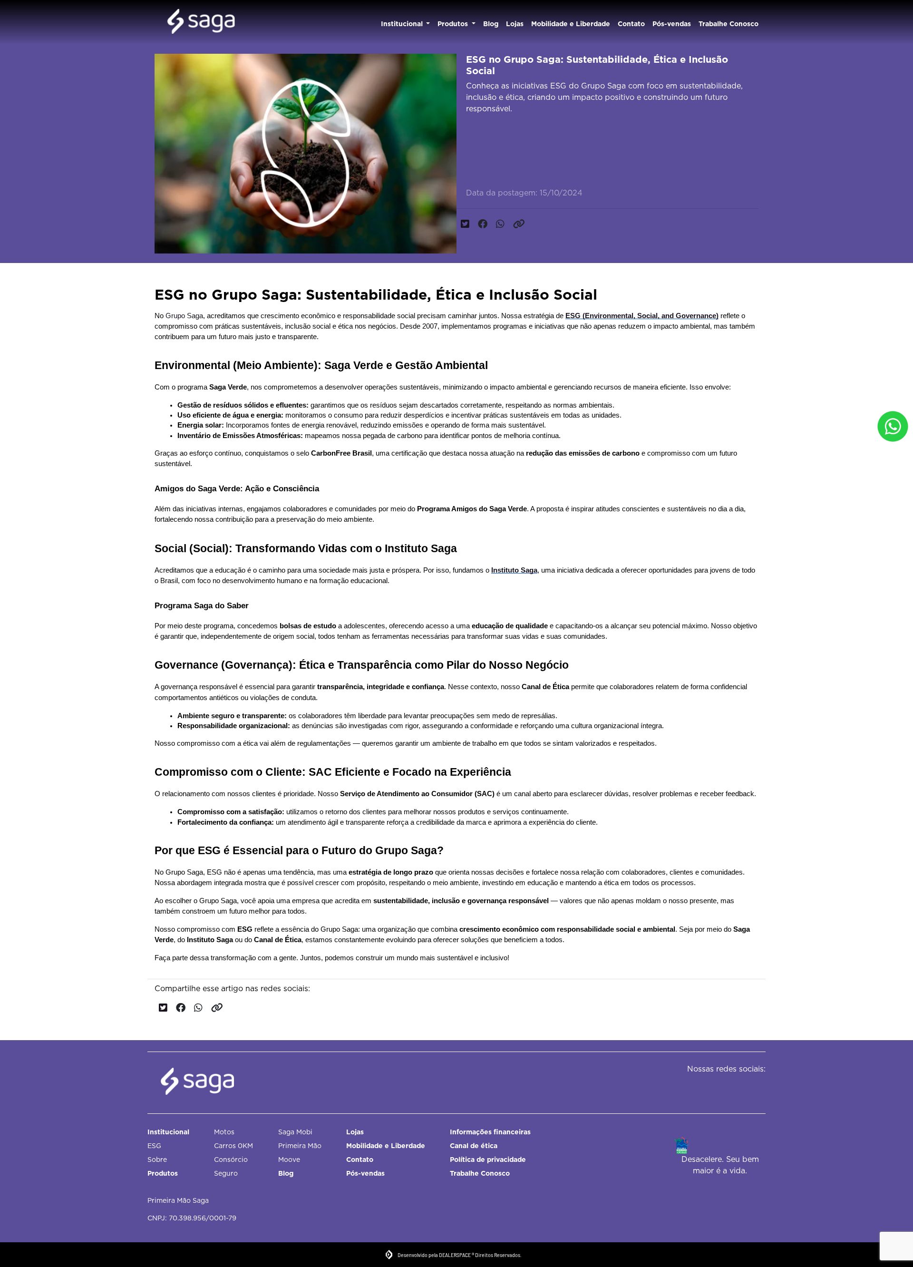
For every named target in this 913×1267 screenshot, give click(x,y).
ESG (154, 1146)
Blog (490, 24)
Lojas (515, 24)
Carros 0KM (233, 1146)
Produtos (453, 24)
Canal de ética (473, 1146)
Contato (631, 24)
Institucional (403, 24)
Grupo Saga (184, 316)
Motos (224, 1132)
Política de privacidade (488, 1159)
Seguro (226, 1173)
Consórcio (231, 1159)
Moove (289, 1159)
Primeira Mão (299, 1146)
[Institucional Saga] (201, 22)
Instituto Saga (514, 570)
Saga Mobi (295, 1132)
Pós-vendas (671, 24)
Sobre (157, 1159)
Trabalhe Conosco (728, 24)
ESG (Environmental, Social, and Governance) (642, 316)
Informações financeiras (490, 1132)
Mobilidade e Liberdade (570, 24)
